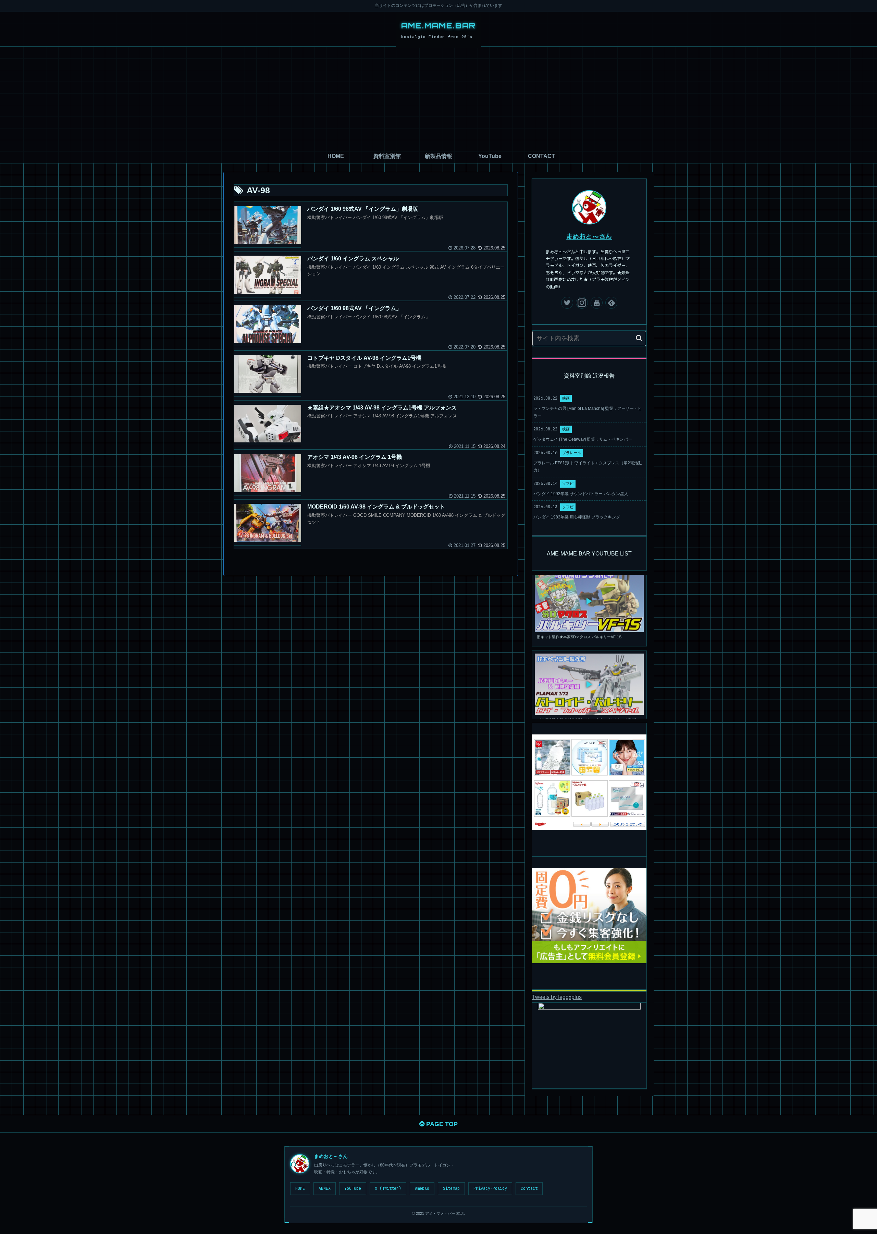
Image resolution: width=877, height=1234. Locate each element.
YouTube (352, 1188)
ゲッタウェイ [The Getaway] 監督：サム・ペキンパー (582, 439)
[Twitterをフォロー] (567, 303)
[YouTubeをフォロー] (597, 303)
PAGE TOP (441, 1124)
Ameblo (422, 1188)
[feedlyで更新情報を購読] (611, 303)
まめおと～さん (589, 236)
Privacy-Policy (490, 1188)
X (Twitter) (388, 1188)
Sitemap (451, 1188)
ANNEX (325, 1188)
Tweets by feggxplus (557, 997)
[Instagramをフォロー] (582, 303)
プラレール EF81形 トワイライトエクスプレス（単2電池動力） (587, 467)
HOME (300, 1188)
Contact (529, 1188)
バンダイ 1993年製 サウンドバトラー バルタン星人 (580, 493)
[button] (639, 338)
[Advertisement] (438, 98)
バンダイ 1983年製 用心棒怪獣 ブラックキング (576, 517)
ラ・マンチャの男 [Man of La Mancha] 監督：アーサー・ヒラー (587, 412)
